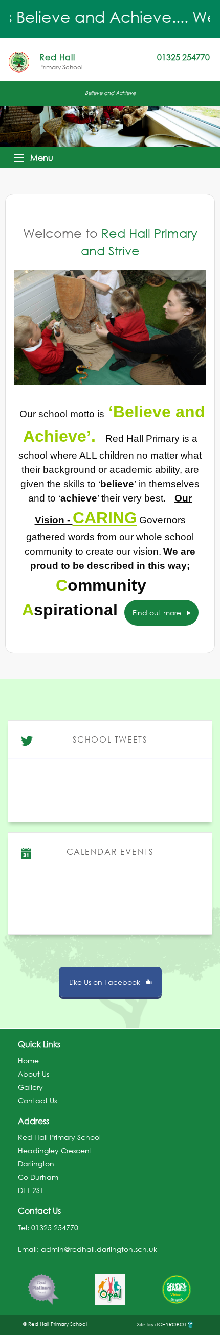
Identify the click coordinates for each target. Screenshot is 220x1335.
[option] (43, 1284)
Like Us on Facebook (105, 982)
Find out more (158, 612)
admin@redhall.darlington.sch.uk (99, 1249)
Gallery (30, 1087)
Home (28, 1060)
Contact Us (37, 1100)
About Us (33, 1074)
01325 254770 (54, 1227)
